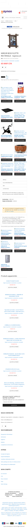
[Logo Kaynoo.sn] (7, 11)
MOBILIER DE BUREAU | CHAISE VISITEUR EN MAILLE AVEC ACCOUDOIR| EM (14, 339)
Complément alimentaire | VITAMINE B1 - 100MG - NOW (20, 97)
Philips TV (9, 514)
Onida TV (24, 512)
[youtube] (5, 426)
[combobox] (16, 17)
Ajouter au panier (6, 101)
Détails (4, 179)
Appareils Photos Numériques (18, 504)
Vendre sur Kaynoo (13, 4)
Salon (15, 20)
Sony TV (2, 512)
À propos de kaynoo (14, 492)
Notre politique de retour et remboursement (10, 461)
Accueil (2, 20)
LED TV (20, 514)
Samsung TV (8, 512)
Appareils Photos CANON (19, 502)
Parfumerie (3, 437)
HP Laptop (16, 510)
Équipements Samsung (8, 502)
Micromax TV (15, 514)
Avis (4, 185)
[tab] (14, 188)
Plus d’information (7, 182)
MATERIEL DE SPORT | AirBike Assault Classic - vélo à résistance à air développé (19, 136)
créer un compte (10, 211)
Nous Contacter (4, 478)
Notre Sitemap (4, 484)
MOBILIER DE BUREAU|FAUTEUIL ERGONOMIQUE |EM (5, 246)
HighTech (3, 439)
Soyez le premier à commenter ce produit (10, 60)
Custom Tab (6, 188)
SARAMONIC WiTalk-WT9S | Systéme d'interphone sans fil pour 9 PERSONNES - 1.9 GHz (7, 170)
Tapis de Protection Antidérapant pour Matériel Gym (7, 116)
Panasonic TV (18, 512)
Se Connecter (4, 473)
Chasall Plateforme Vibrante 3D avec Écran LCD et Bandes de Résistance (20, 155)
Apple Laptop (5, 507)
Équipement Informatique (6, 434)
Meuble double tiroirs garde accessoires (20, 246)
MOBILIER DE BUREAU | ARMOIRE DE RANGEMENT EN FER (14, 295)
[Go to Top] (24, 515)
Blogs (21, 493)
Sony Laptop (7, 509)
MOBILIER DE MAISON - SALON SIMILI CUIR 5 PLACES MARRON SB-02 (14, 354)
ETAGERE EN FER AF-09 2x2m (12, 369)
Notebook (21, 510)
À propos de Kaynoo (5, 454)
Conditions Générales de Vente (7, 459)
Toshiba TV (3, 514)
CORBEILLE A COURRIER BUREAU (12, 325)
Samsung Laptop (18, 507)
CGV (2, 476)
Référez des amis (16, 26)
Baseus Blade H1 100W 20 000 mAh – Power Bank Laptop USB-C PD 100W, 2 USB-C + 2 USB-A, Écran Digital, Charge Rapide (20, 170)
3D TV (14, 515)
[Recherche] (25, 17)
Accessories (13, 509)
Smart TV (18, 515)
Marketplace (4, 4)
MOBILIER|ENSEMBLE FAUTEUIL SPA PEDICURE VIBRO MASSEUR (19, 234)
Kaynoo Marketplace (5, 456)
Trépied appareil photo (14, 505)
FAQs (2, 481)
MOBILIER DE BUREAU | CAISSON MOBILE (6, 234)
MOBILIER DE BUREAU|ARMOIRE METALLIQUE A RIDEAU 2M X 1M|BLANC (7, 265)
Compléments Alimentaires (7, 444)
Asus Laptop (20, 509)
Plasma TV (10, 515)
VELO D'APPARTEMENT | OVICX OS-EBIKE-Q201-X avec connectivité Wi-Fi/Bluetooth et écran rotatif (7, 136)
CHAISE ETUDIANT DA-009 (12, 281)
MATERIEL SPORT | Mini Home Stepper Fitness (19, 116)
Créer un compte (5, 6)
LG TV (13, 512)
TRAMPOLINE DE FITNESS (6, 156)
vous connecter (21, 210)
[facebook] (2, 426)
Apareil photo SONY (6, 504)
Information (19, 495)
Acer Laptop (11, 507)
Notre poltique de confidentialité (8, 464)
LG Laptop (11, 510)
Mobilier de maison (9, 20)
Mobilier (3, 442)
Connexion (22, 4)
